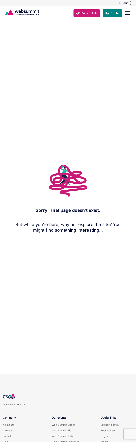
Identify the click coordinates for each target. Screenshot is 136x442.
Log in (104, 436)
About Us (8, 424)
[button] (127, 13)
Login (125, 3)
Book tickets (108, 430)
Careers (7, 430)
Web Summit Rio (61, 430)
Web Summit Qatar (63, 436)
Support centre (110, 424)
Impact (7, 436)
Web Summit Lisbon (63, 424)
